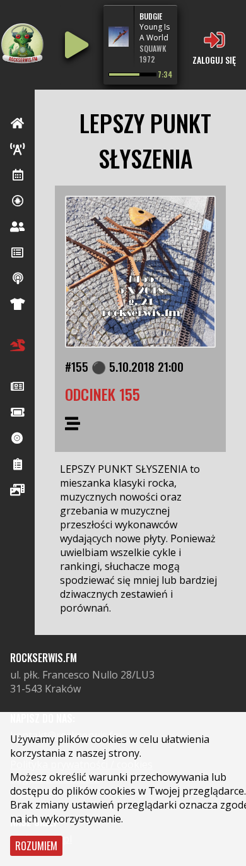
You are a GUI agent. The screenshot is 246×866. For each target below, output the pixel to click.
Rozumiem (36, 845)
